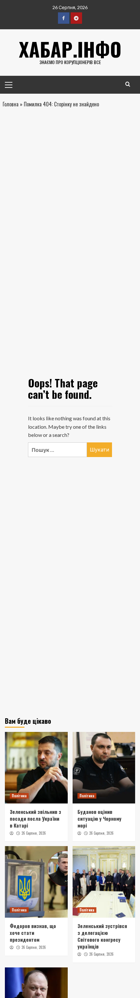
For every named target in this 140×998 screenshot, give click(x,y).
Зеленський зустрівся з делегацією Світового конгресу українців (102, 936)
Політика (19, 795)
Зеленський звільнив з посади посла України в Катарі (35, 818)
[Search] (128, 84)
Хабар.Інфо (70, 48)
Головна (11, 104)
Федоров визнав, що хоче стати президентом (33, 932)
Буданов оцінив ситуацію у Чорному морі (99, 818)
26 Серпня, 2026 (33, 833)
